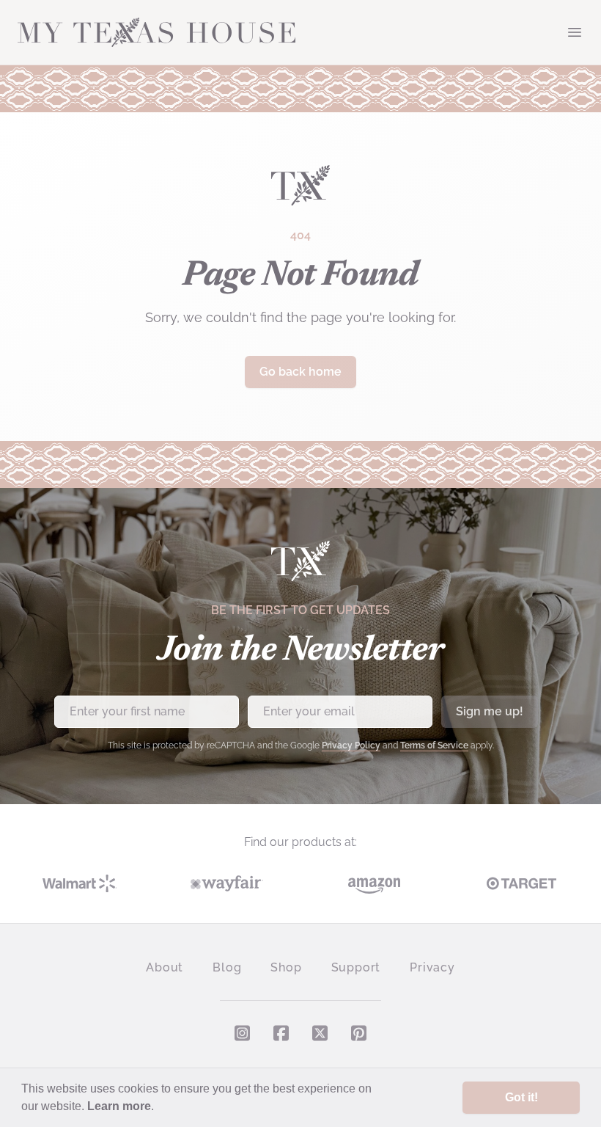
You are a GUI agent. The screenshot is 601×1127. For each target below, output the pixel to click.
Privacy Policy (351, 745)
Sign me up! (489, 711)
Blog (227, 967)
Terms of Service (434, 745)
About (164, 967)
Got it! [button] (521, 1097)
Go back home (300, 372)
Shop (285, 967)
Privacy (432, 967)
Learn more (119, 1106)
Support (356, 967)
